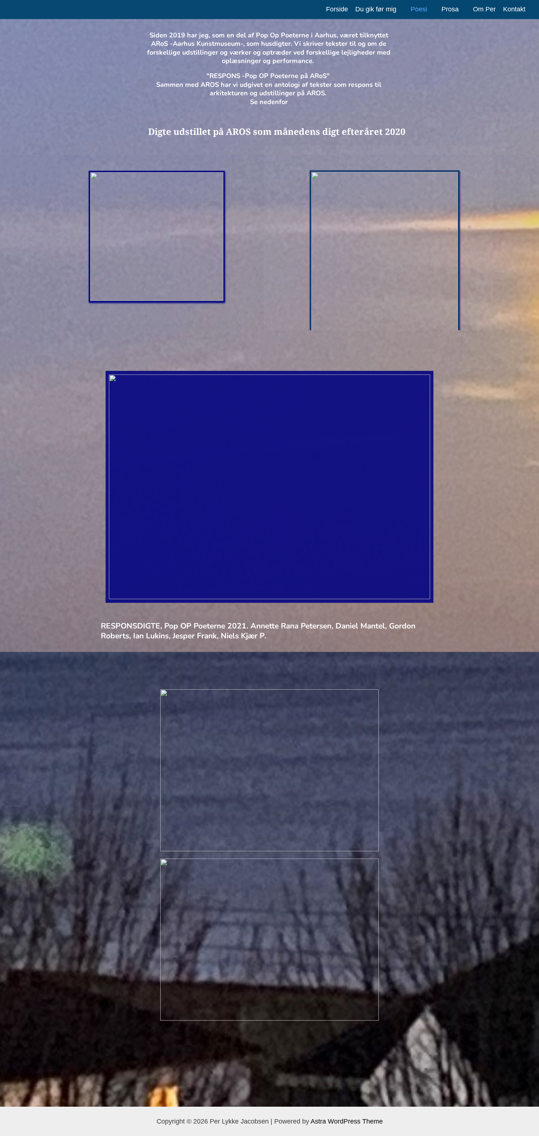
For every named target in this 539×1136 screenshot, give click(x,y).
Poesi (419, 9)
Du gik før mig (375, 9)
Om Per (484, 9)
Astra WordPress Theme (347, 1121)
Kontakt (514, 9)
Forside (337, 9)
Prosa (450, 9)
